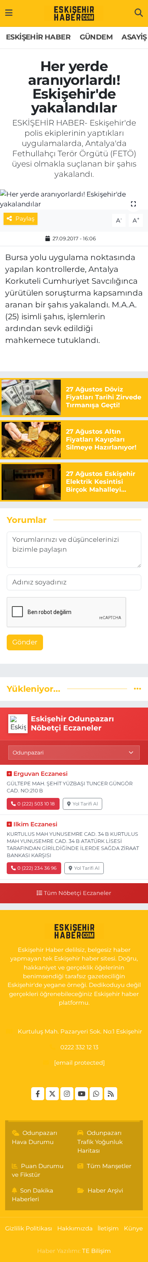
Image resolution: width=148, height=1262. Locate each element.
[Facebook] (37, 1093)
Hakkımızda (75, 1228)
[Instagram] (66, 1093)
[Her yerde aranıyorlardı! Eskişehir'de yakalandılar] (74, 199)
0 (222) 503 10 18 (36, 804)
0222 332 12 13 (79, 1047)
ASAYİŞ (134, 37)
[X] (52, 1093)
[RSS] (110, 1093)
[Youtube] (81, 1093)
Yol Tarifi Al (85, 804)
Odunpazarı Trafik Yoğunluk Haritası (100, 1141)
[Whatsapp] (96, 1093)
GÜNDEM (96, 37)
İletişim (108, 1228)
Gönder (24, 642)
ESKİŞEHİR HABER (38, 37)
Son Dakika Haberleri (33, 1195)
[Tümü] (137, 689)
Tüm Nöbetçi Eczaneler (77, 893)
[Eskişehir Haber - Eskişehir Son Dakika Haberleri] (73, 13)
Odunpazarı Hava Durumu (35, 1137)
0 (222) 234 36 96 (36, 868)
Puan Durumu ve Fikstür (38, 1170)
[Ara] (139, 13)
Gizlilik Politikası (28, 1228)
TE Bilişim (96, 1251)
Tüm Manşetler (109, 1166)
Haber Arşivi (105, 1190)
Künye (133, 1228)
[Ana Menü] (9, 13)
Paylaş (24, 218)
